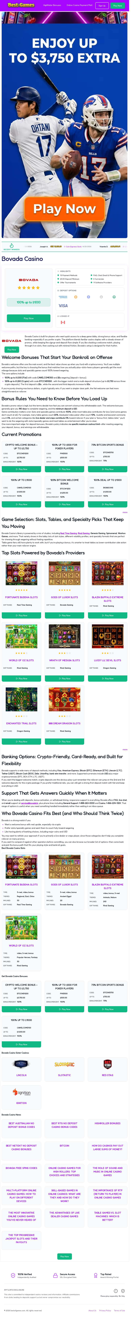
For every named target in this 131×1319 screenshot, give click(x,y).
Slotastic (64, 1075)
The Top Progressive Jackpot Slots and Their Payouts (21, 1239)
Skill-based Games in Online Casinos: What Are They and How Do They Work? (64, 1196)
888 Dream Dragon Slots (64, 723)
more (125, 512)
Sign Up (102, 5)
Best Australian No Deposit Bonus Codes (21, 1125)
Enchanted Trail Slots (21, 723)
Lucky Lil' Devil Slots (107, 660)
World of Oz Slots (21, 660)
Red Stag (107, 1075)
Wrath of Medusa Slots (64, 660)
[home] (21, 9)
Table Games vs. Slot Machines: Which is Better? (107, 1216)
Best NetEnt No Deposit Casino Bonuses (21, 1147)
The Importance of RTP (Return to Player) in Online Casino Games (107, 1194)
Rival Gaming (84, 533)
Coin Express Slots (46, 246)
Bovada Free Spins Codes (21, 1168)
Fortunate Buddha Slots (21, 597)
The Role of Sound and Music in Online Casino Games (108, 1172)
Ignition (21, 1103)
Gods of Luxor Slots (64, 597)
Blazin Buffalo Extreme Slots (107, 599)
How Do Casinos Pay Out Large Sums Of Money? (107, 1147)
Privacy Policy (105, 1310)
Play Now (117, 5)
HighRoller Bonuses (52, 5)
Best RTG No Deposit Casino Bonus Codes (65, 1125)
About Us (92, 1310)
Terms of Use (119, 1310)
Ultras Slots (102, 246)
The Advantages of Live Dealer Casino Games (64, 1214)
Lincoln (21, 1075)
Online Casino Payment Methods (81, 5)
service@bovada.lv (29, 803)
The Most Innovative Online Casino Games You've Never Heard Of (21, 1216)
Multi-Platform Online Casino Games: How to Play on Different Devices (21, 1196)
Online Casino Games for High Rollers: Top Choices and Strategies (64, 1172)
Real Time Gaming (68, 533)
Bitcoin (64, 1145)
